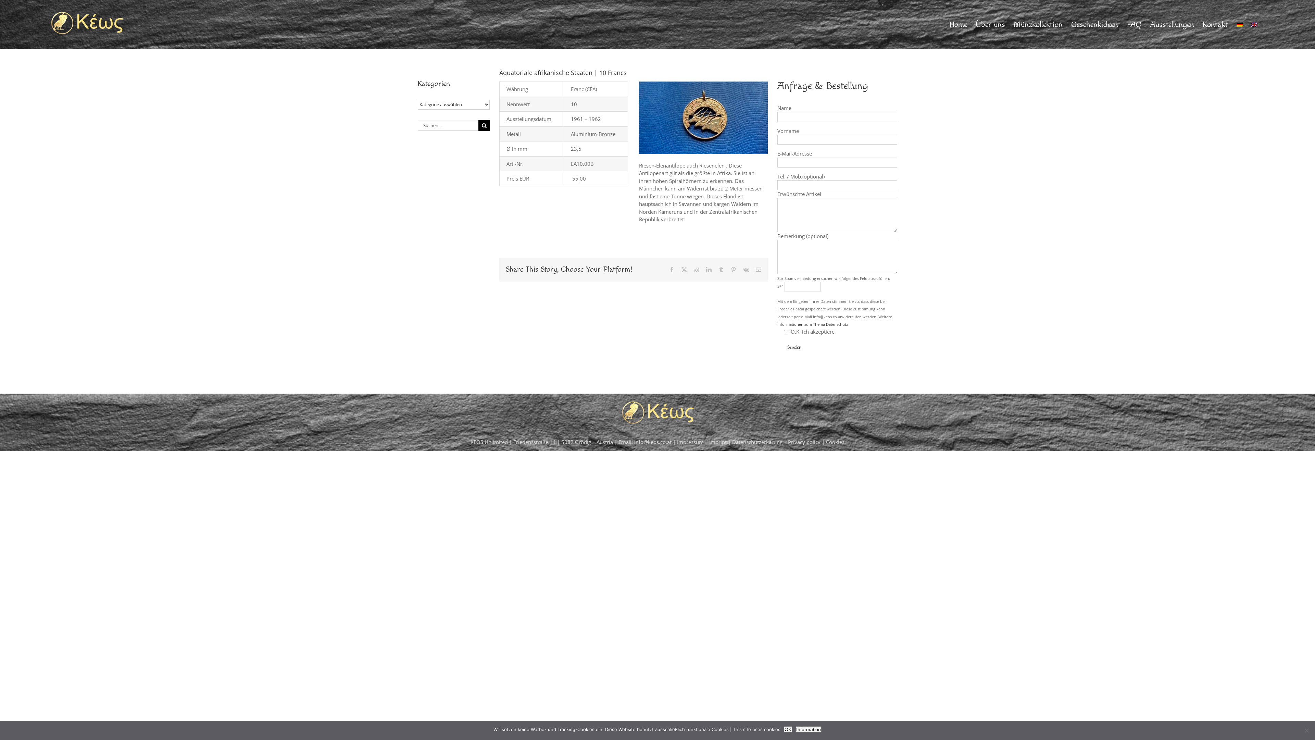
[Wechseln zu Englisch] (1254, 24)
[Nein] (1306, 730)
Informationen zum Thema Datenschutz (812, 324)
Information (808, 729)
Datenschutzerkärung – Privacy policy (777, 442)
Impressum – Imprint (702, 442)
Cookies (835, 442)
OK (788, 729)
